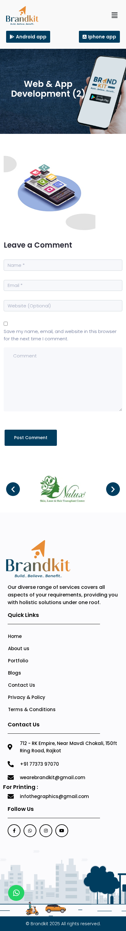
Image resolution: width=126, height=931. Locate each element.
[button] (114, 15)
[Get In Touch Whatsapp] (16, 893)
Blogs (14, 673)
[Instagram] (45, 830)
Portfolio (18, 660)
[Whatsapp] (30, 830)
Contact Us (21, 685)
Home (15, 636)
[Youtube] (61, 830)
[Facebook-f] (14, 830)
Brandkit (39, 924)
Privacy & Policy (26, 697)
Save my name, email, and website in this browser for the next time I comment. (60, 335)
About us (18, 648)
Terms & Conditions (32, 709)
